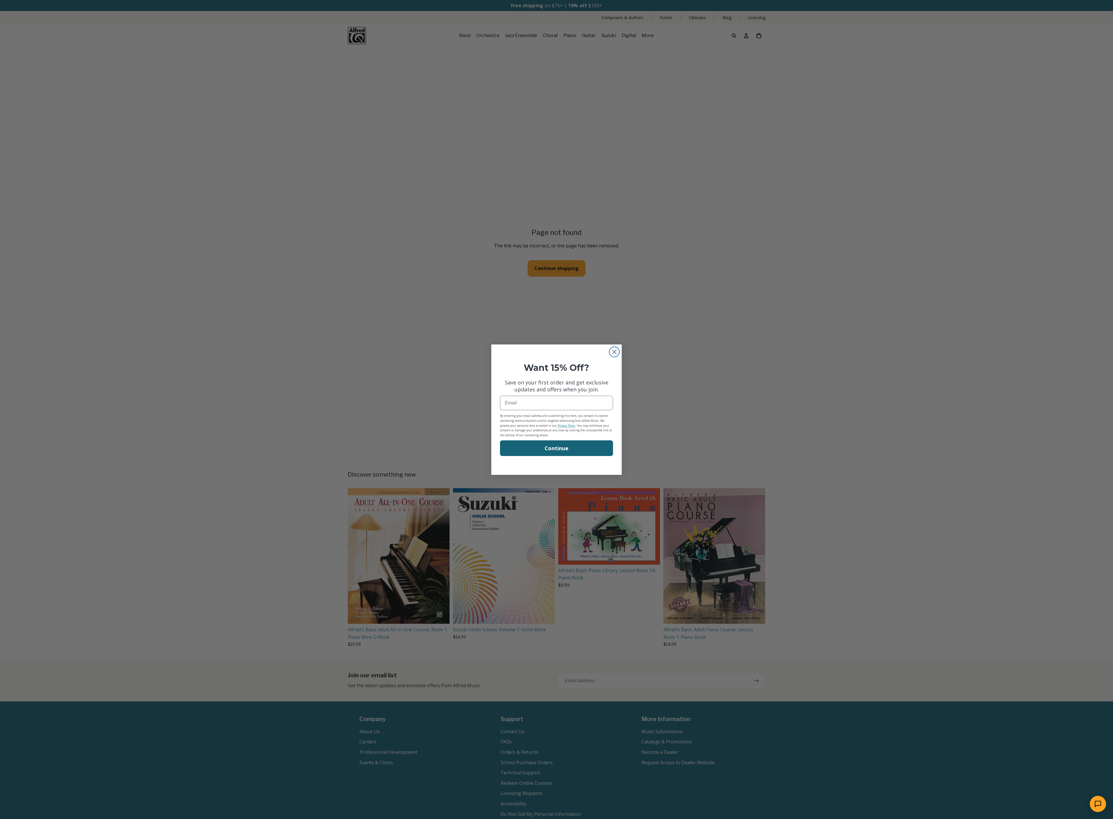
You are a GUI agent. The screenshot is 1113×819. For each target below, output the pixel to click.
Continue (556, 448)
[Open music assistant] (1098, 804)
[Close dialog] (614, 352)
